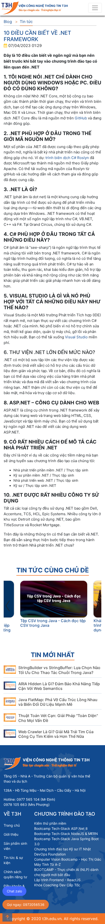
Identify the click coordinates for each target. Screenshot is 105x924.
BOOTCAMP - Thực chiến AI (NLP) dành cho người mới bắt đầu (66, 872)
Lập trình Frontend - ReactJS (57, 880)
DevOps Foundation (50, 854)
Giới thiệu (11, 834)
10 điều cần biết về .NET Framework (37, 36)
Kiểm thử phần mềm (50, 823)
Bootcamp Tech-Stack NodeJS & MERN (66, 834)
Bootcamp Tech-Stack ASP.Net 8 (61, 828)
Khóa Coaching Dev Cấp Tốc (57, 885)
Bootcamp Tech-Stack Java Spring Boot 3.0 (66, 841)
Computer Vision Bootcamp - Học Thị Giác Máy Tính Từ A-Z (67, 862)
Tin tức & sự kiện (13, 860)
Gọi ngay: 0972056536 (25, 904)
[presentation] (8, 604)
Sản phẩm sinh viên (15, 846)
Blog (8, 21)
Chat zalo (14, 891)
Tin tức (26, 21)
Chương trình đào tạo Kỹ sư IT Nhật (62, 849)
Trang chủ (12, 825)
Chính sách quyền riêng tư (15, 874)
